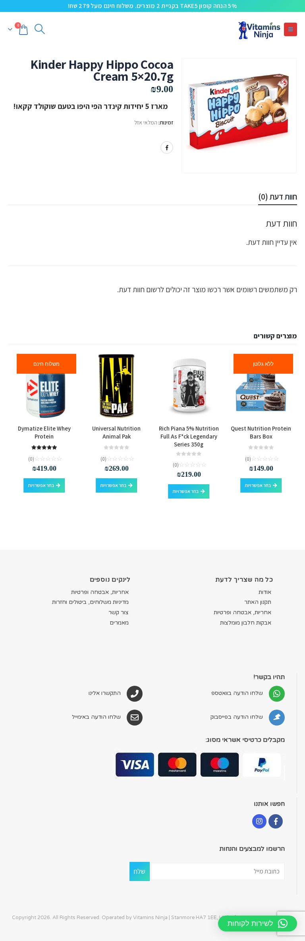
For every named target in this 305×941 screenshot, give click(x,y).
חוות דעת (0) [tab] (277, 196)
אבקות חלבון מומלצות (245, 622)
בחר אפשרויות (258, 485)
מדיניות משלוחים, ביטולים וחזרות (90, 602)
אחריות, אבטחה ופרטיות (242, 612)
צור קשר (118, 612)
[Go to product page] (188, 386)
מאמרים (119, 622)
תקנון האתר (257, 602)
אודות (265, 592)
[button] (290, 29)
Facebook (166, 147)
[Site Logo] (259, 29)
